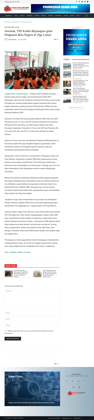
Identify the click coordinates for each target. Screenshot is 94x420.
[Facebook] (76, 1)
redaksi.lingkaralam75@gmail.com (77, 376)
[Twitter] (82, 1)
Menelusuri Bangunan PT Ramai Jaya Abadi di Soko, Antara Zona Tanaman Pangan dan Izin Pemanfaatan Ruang (81, 99)
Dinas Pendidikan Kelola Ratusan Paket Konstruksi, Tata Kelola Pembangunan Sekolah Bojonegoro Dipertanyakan (50, 273)
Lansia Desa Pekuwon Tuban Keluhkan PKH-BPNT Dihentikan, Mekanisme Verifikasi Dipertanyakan (80, 83)
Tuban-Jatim (65, 94)
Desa (65, 69)
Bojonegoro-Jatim (26, 22)
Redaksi (14, 39)
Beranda (7, 22)
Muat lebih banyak (75, 108)
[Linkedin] (78, 381)
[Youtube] (87, 1)
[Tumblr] (73, 387)
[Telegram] (37, 46)
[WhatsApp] (32, 46)
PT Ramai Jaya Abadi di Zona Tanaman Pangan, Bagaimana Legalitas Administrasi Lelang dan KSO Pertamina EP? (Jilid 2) (81, 74)
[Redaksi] (6, 39)
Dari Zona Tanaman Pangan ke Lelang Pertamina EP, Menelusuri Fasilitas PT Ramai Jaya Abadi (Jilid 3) (81, 65)
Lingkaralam (15, 22)
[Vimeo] (84, 1)
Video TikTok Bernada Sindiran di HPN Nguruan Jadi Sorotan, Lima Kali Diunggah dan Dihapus (81, 91)
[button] (86, 15)
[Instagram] (79, 1)
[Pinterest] (84, 381)
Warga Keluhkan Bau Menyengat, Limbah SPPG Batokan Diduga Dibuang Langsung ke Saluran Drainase (21, 273)
